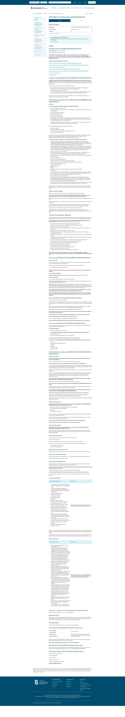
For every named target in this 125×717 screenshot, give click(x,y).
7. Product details (38, 54)
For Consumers (43, 2)
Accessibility (54, 683)
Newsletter (68, 683)
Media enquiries (83, 686)
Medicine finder (39, 13)
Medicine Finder (92, 2)
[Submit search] (49, 2)
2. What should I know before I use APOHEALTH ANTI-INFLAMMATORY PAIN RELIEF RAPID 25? (39, 30)
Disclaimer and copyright (57, 681)
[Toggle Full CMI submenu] (44, 19)
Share (86, 13)
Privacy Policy (55, 685)
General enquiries (83, 683)
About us (75, 2)
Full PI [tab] (81, 20)
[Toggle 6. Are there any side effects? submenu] (44, 51)
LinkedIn (68, 681)
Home (34, 13)
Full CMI (36, 19)
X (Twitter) (68, 685)
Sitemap (54, 686)
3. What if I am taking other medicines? (39, 36)
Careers (81, 681)
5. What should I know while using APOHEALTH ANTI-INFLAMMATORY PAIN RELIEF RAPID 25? (39, 46)
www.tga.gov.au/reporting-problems (76, 618)
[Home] (41, 682)
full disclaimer (81, 670)
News (80, 2)
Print (90, 13)
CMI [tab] (59, 20)
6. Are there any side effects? (38, 52)
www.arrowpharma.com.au (54, 659)
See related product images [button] (54, 33)
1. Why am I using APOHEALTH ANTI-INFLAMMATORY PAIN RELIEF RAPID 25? (39, 24)
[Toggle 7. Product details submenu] (44, 54)
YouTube (68, 686)
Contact (85, 2)
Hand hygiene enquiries (85, 685)
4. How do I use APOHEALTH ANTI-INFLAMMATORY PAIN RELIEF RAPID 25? (39, 40)
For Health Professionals (34, 2)
